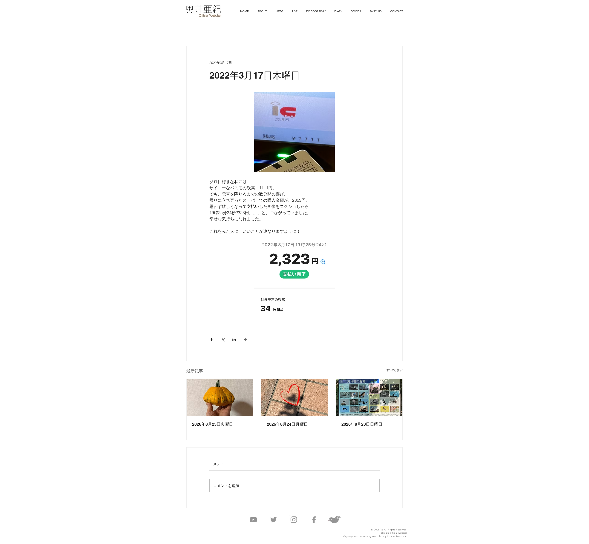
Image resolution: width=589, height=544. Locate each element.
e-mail (403, 536)
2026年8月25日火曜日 (212, 424)
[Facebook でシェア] (211, 339)
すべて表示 (395, 370)
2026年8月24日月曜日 (287, 424)
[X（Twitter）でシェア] (223, 339)
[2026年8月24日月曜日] (294, 397)
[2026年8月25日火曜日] (220, 397)
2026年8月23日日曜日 (361, 424)
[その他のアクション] (377, 62)
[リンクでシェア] (245, 339)
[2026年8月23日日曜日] (369, 397)
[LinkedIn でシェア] (234, 339)
